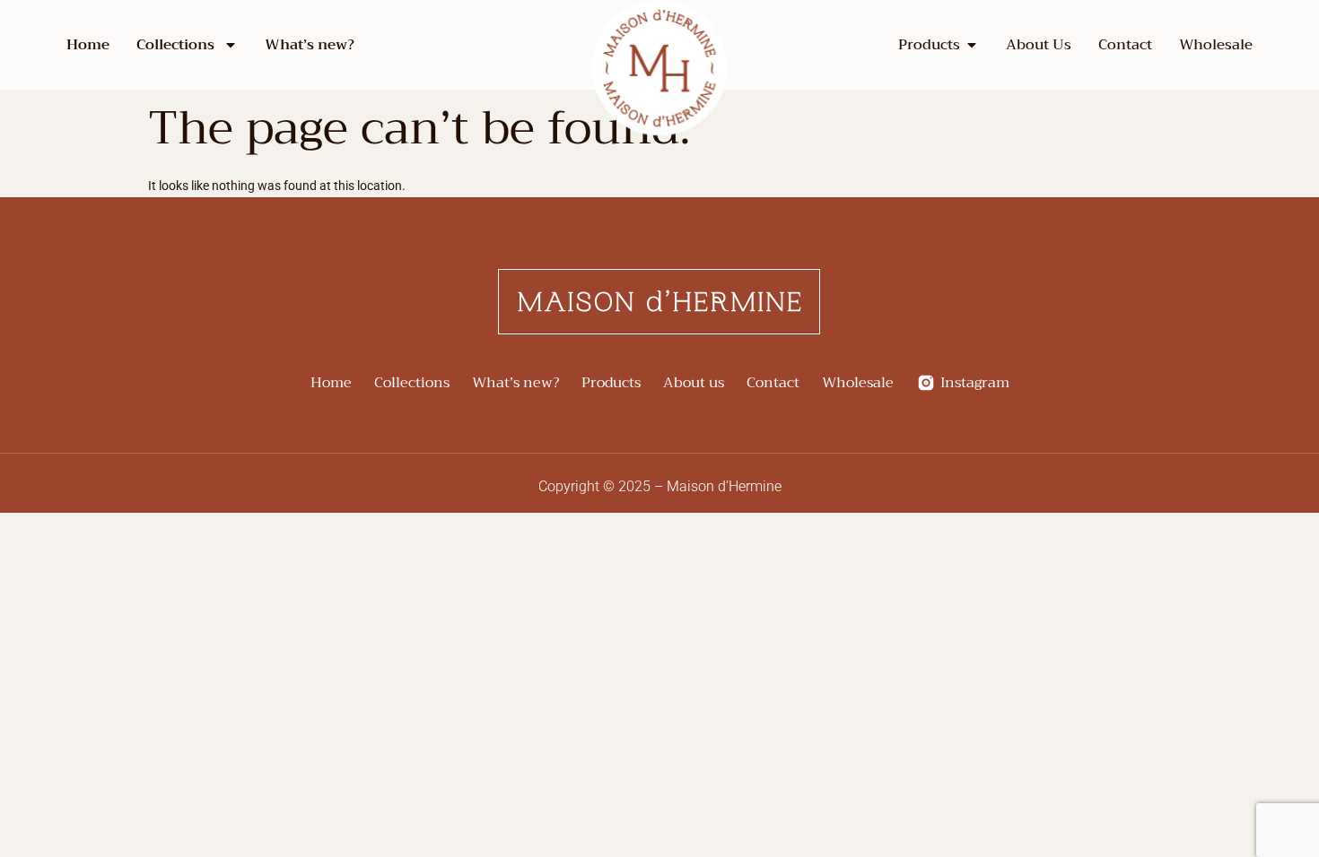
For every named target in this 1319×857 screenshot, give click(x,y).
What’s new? (309, 44)
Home (87, 44)
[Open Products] (972, 45)
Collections (175, 44)
